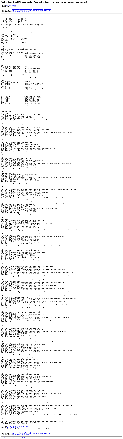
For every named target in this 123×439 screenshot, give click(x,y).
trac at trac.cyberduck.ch (11, 5)
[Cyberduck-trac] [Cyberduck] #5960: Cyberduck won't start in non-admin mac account (30, 10)
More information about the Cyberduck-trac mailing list (13, 437)
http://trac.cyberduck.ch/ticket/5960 (18, 426)
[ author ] (28, 11)
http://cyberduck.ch (12, 427)
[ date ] (14, 11)
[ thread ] (19, 11)
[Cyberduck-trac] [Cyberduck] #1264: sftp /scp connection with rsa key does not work (31, 9)
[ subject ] (23, 11)
